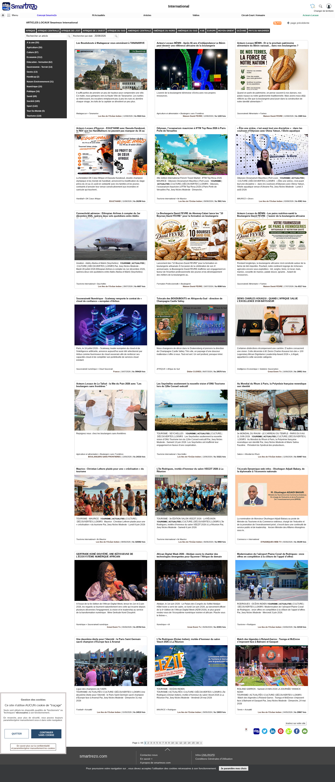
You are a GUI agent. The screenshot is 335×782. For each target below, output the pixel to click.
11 (177, 743)
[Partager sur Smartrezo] (256, 731)
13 (185, 743)
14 (189, 743)
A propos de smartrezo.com (155, 762)
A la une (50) (33, 42)
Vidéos (196, 15)
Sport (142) (32, 106)
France (116, 371)
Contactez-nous (149, 755)
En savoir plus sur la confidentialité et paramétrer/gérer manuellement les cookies (33, 747)
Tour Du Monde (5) (36, 111)
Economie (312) (34, 57)
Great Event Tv (274, 371)
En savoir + (146, 758)
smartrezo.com (93, 756)
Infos (205, 755)
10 (172, 743)
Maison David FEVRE (192, 116)
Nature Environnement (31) (40, 81)
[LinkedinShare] (272, 731)
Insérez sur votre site (295, 723)
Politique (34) (33, 91)
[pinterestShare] (280, 731)
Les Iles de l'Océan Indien (110, 116)
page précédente (300, 22)
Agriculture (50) (34, 47)
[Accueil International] (3, 15)
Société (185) (33, 101)
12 (181, 743)
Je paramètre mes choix (234, 768)
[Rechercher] (320, 6)
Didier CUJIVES (194, 371)
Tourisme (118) (34, 116)
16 (197, 743)
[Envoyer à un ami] (304, 731)
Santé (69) (32, 96)
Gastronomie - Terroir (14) (39, 67)
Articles (147, 15)
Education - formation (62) (39, 62)
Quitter (17, 733)
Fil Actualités (98, 15)
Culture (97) (32, 52)
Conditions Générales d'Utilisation (214, 758)
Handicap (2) (33, 77)
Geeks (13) (32, 72)
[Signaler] (248, 731)
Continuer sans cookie (46, 733)
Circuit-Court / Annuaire (253, 15)
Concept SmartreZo (47, 15)
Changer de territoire (324, 11)
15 (193, 743)
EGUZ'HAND (115, 201)
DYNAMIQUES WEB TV (271, 542)
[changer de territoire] (312, 6)
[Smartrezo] (24, 6)
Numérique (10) (34, 86)
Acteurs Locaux (311, 15)
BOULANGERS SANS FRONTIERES (104, 457)
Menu (15, 15)
